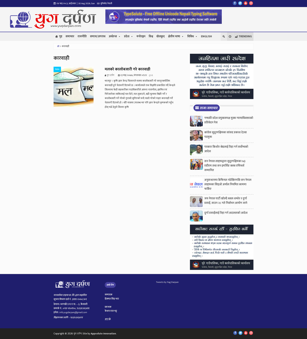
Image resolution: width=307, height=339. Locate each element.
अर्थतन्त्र (113, 36)
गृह (60, 36)
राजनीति (82, 36)
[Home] (58, 46)
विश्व (151, 36)
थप (107, 319)
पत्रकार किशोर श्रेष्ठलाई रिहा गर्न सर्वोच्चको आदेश (226, 149)
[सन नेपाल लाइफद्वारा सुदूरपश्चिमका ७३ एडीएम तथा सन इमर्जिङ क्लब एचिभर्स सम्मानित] (196, 165)
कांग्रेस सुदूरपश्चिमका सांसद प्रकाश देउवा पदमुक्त (225, 134)
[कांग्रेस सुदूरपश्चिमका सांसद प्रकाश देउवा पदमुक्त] (196, 136)
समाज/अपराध (97, 36)
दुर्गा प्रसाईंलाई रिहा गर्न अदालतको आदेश (226, 213)
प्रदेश (126, 36)
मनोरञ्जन (141, 36)
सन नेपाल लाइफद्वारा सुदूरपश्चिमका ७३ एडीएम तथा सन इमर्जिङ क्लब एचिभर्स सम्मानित (224, 166)
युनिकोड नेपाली (105, 3)
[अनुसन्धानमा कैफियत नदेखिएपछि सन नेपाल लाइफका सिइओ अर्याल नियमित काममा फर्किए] (196, 184)
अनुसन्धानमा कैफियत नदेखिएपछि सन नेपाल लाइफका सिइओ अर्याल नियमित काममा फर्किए (227, 184)
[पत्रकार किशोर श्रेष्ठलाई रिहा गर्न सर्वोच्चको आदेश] (196, 150)
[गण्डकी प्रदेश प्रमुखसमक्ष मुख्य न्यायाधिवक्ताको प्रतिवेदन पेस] (196, 122)
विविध (190, 36)
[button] (230, 36)
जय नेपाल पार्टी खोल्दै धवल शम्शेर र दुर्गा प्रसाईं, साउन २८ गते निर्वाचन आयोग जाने (225, 200)
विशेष (57, 69)
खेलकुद (160, 36)
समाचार (70, 36)
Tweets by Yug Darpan (167, 282)
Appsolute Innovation (103, 333)
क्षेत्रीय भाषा (174, 36)
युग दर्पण (78, 333)
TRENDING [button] (245, 36)
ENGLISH (206, 36)
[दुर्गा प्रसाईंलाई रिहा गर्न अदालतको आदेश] (196, 217)
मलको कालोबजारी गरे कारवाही (127, 69)
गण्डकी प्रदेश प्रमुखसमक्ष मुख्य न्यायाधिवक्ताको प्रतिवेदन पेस (228, 120)
